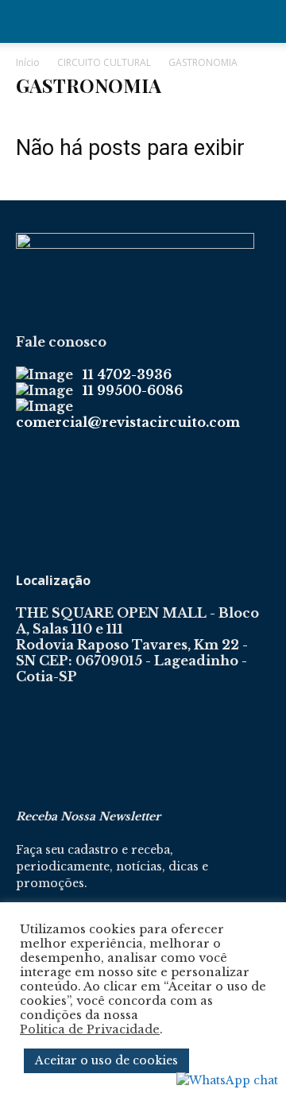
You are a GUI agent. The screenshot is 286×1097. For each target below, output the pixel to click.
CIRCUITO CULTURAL (104, 62)
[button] (27, 21)
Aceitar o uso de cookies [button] (106, 1060)
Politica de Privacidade (90, 1029)
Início (28, 62)
